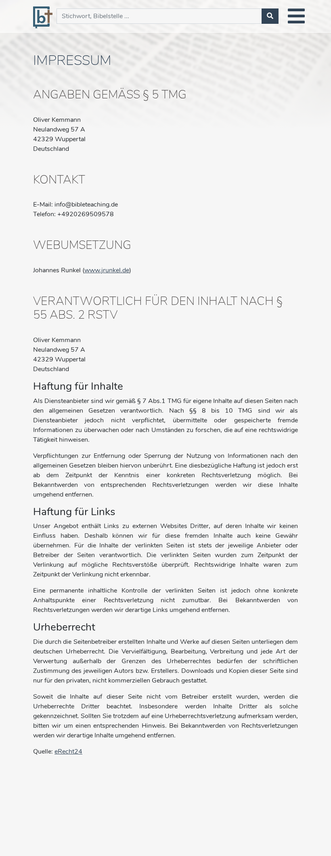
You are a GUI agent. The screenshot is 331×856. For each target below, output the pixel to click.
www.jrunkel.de (106, 270)
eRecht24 (68, 751)
